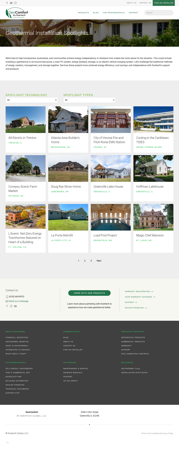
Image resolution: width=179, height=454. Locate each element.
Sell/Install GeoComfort (19, 369)
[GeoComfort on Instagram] (11, 306)
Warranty (126, 346)
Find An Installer (72, 350)
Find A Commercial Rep (18, 373)
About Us (131, 3)
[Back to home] (17, 12)
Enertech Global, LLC (18, 433)
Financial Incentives (17, 337)
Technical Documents (17, 389)
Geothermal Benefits (17, 342)
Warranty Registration (137, 291)
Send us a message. (19, 301)
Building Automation (17, 381)
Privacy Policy (167, 433)
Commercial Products (133, 342)
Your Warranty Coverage (138, 297)
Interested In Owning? (18, 350)
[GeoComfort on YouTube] (15, 306)
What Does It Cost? (16, 354)
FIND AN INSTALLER (163, 3)
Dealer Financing (134, 308)
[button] (8, 442)
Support (133, 13)
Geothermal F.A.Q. (130, 369)
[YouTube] (11, 3)
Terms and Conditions (150, 433)
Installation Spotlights (134, 373)
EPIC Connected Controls (135, 354)
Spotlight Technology (26, 95)
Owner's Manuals (72, 373)
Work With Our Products (89, 293)
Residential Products (133, 337)
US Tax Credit (70, 381)
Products (83, 13)
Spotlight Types (78, 95)
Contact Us (145, 3)
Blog (96, 13)
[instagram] (15, 3)
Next (99, 260)
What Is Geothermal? (17, 346)
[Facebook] (7, 3)
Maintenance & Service (75, 369)
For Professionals (114, 13)
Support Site (13, 393)
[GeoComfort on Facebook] (7, 306)
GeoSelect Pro (14, 377)
